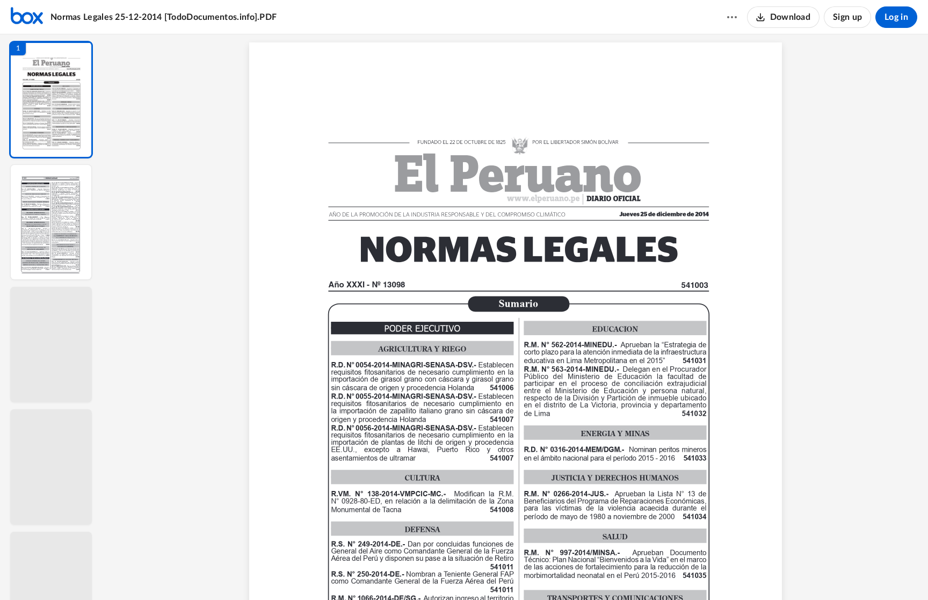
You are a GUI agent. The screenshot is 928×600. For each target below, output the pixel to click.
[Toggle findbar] (434, 573)
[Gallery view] (596, 573)
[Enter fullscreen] (616, 573)
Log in (896, 17)
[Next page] (495, 573)
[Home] (27, 17)
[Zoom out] (518, 573)
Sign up (847, 17)
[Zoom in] (554, 573)
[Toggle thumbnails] (415, 573)
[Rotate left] (576, 573)
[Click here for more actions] (732, 17)
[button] (51, 99)
